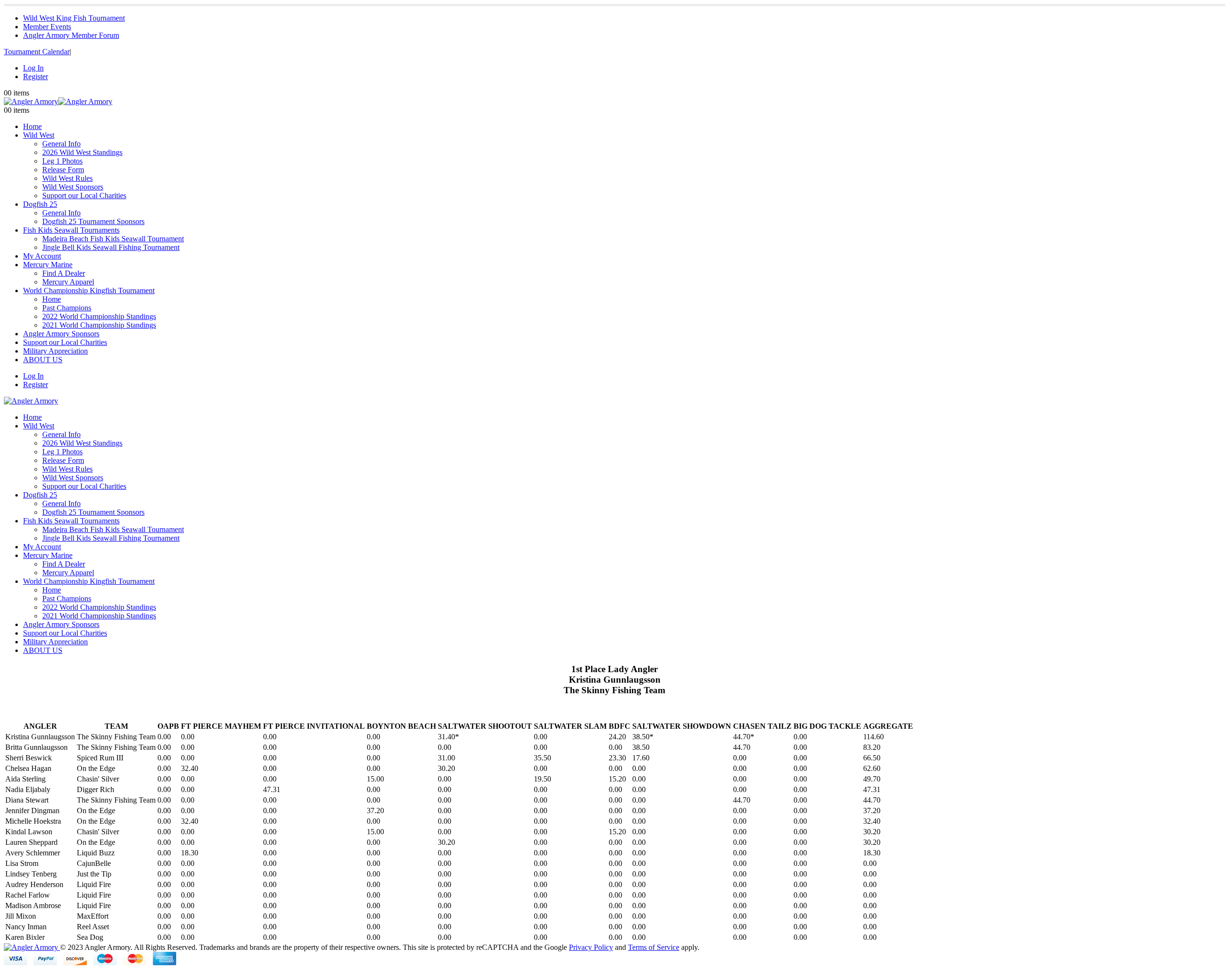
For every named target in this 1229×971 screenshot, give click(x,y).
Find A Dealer (63, 273)
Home (32, 126)
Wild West (38, 135)
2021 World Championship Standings (99, 325)
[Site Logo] (58, 101)
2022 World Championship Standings (99, 316)
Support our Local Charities (84, 195)
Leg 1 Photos (62, 161)
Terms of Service (653, 947)
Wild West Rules (67, 178)
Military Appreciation (55, 351)
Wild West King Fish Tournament (74, 18)
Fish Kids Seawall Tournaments (71, 230)
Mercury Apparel (68, 282)
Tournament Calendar (37, 51)
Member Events (47, 27)
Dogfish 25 (40, 204)
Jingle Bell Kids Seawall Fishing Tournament (111, 247)
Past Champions (66, 308)
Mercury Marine (47, 265)
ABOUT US (42, 359)
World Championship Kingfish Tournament (89, 290)
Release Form (63, 170)
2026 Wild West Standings (82, 152)
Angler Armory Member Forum (71, 35)
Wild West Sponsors (72, 187)
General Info (61, 144)
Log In (33, 68)
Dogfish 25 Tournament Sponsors (93, 221)
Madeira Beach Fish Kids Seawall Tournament (113, 239)
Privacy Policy (591, 947)
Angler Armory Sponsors (61, 334)
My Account (42, 256)
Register (35, 76)
